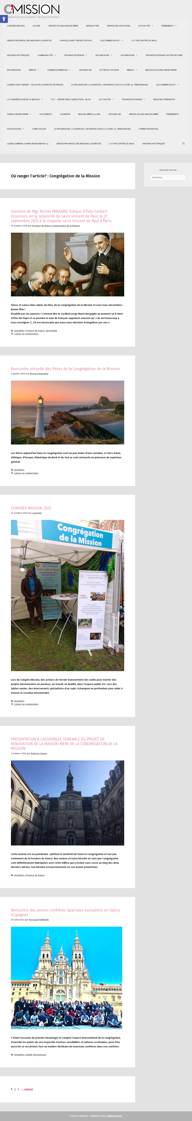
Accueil (36, 26)
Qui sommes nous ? (110, 40)
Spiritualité (51, 330)
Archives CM (85, 70)
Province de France (74, 55)
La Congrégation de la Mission (23, 99)
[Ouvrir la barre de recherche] (183, 143)
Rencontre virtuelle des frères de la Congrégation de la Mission (65, 368)
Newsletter (92, 26)
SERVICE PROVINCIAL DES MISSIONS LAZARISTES (29, 40)
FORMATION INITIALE (148, 129)
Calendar (65, 114)
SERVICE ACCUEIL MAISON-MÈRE (63, 26)
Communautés (45, 55)
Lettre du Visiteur (109, 70)
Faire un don (39, 129)
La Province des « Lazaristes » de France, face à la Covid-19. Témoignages (109, 84)
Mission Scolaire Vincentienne (161, 70)
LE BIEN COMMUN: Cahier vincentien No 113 (27, 143)
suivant (27, 1089)
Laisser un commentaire (26, 333)
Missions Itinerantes (164, 99)
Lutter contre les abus (144, 40)
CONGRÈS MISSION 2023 (31, 508)
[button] (4, 19)
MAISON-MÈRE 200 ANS (89, 114)
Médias (32, 70)
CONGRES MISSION (16, 26)
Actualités (144, 26)
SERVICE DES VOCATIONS (118, 26)
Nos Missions (102, 55)
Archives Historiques (18, 55)
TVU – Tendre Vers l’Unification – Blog (71, 99)
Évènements (167, 26)
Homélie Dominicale (57, 70)
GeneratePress (114, 1116)
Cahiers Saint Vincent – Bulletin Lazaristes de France (35, 84)
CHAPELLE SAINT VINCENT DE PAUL (76, 40)
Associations (14, 129)
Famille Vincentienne (17, 114)
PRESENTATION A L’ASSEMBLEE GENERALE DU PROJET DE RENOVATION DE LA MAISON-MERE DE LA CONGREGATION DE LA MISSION (64, 744)
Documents (46, 114)
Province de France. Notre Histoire (164, 55)
